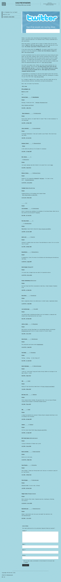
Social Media (11, 16)
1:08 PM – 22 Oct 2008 (27, 231)
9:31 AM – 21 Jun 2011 (26, 215)
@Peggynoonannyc (29, 493)
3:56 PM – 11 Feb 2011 (26, 290)
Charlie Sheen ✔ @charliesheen (30, 97)
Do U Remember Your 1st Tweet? (10, 12)
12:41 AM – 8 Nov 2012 (27, 197)
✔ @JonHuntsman (30, 208)
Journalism (5, 16)
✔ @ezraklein (29, 295)
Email (24, 549)
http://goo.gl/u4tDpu (39, 76)
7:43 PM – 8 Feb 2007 (26, 389)
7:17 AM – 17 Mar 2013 (26, 474)
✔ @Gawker (27, 424)
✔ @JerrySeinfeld (31, 128)
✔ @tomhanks (29, 352)
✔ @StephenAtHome (31, 143)
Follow (23, 99)
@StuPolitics (29, 280)
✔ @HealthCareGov (31, 508)
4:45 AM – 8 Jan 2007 (26, 404)
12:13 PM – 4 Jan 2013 (26, 347)
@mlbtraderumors (30, 438)
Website (24, 555)
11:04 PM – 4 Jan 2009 (26, 303)
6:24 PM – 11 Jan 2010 (26, 360)
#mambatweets (40, 344)
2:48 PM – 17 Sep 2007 (26, 432)
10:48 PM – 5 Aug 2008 (26, 261)
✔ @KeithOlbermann (31, 366)
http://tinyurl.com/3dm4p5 (48, 386)
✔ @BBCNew (29, 394)
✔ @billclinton (25, 159)
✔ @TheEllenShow (31, 113)
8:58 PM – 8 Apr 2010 (26, 375)
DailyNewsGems (23, 3)
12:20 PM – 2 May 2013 (27, 459)
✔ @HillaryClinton (31, 173)
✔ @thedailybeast (26, 223)
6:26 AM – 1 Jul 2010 (26, 518)
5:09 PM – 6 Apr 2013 (26, 167)
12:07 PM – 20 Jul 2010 (27, 275)
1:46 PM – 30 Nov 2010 (27, 488)
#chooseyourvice (43, 102)
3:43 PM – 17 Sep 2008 (26, 151)
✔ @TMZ (26, 409)
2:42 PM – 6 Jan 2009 (26, 446)
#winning (37, 102)
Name (23, 544)
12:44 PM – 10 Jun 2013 (27, 182)
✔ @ (24, 203)
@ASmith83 (36, 178)
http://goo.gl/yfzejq (47, 62)
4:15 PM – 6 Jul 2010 (26, 333)
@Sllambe (42, 178)
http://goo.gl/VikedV (29, 52)
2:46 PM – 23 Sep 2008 (26, 419)
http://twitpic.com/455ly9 (27, 105)
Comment (24, 530)
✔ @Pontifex (29, 465)
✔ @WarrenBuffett (31, 451)
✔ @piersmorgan (30, 480)
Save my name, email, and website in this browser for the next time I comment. (38, 561)
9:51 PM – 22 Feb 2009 (26, 318)
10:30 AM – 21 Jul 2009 (27, 503)
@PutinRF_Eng (28, 188)
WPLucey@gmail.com (26, 89)
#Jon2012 (38, 212)
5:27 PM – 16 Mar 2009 (27, 246)
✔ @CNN (26, 381)
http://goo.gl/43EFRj (38, 45)
